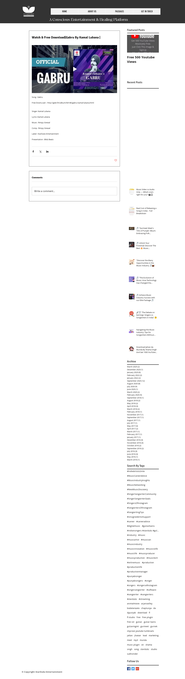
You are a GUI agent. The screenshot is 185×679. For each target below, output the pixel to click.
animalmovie (133, 603)
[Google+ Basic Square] (137, 668)
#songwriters (146, 594)
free (138, 617)
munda (143, 640)
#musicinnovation (135, 548)
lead (145, 635)
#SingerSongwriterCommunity (141, 494)
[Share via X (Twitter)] (40, 151)
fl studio (131, 617)
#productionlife (134, 567)
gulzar (139, 621)
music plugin (133, 644)
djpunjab (131, 612)
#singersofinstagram (147, 585)
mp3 (136, 640)
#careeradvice (143, 521)
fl (149, 612)
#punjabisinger (134, 576)
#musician (146, 539)
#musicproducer (147, 553)
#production (148, 562)
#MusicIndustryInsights (138, 480)
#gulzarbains (148, 526)
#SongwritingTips (135, 512)
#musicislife (152, 548)
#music (141, 535)
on (142, 644)
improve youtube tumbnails (140, 631)
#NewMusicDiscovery (137, 489)
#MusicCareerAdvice (137, 475)
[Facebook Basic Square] (128, 668)
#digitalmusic (133, 526)
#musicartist (133, 539)
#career (131, 521)
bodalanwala (133, 608)
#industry (131, 535)
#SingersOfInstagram (137, 503)
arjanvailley (146, 603)
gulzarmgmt (133, 626)
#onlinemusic (133, 562)
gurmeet (144, 626)
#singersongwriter (136, 589)
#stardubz (132, 599)
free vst (130, 621)
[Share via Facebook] (33, 151)
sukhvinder (132, 653)
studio (154, 649)
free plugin (147, 617)
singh (129, 649)
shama (149, 644)
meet (129, 640)
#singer (148, 580)
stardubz (144, 649)
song (136, 649)
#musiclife (132, 553)
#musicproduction (136, 557)
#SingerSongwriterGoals (138, 498)
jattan (130, 635)
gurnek (153, 626)
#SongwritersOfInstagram (139, 507)
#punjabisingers (135, 580)
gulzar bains (150, 621)
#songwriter (133, 594)
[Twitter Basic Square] (133, 668)
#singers (131, 585)
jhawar (137, 635)
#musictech (152, 557)
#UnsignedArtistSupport (139, 516)
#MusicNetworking (136, 485)
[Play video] (74, 69)
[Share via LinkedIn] (47, 151)
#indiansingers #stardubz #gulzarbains (143, 530)
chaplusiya (146, 608)
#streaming (144, 599)
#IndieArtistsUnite (136, 471)
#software (151, 589)
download (142, 612)
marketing (154, 635)
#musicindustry (134, 544)
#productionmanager (137, 571)
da (154, 608)
